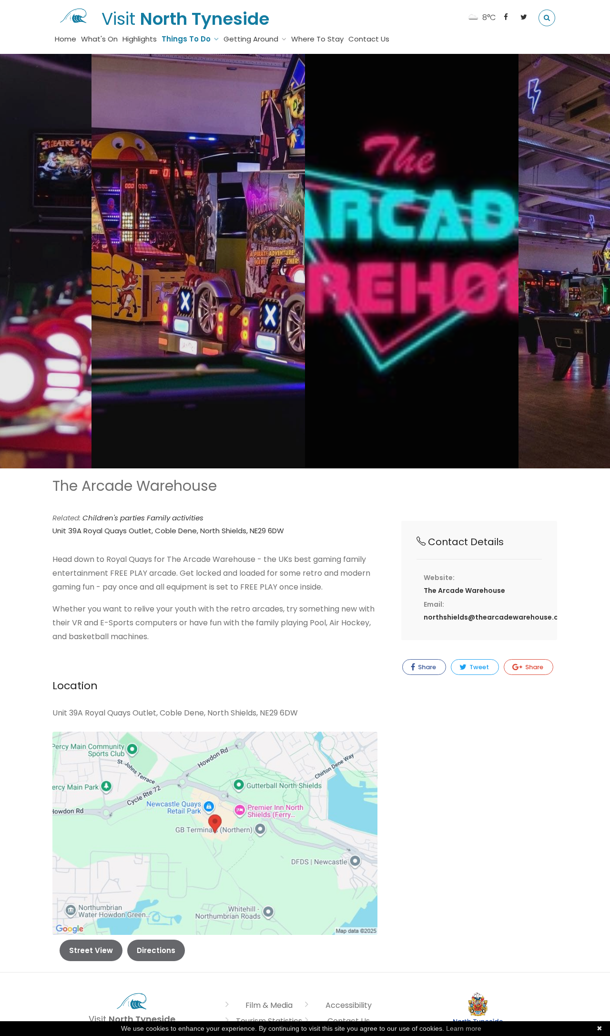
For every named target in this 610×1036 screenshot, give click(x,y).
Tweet (478, 667)
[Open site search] (547, 18)
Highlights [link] (139, 39)
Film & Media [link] (269, 1005)
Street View (91, 950)
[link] (73, 15)
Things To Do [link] (186, 39)
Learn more (463, 1028)
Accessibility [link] (348, 1005)
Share (426, 667)
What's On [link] (99, 39)
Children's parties (114, 518)
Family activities (175, 518)
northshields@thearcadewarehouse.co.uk (498, 617)
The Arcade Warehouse (464, 590)
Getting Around (251, 39)
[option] (198, 261)
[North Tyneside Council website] (478, 1010)
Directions (156, 950)
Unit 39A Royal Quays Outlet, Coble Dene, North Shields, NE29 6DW (168, 531)
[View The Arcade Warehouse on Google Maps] (214, 833)
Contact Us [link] (368, 39)
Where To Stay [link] (317, 39)
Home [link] (65, 39)
